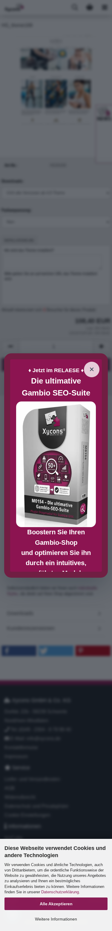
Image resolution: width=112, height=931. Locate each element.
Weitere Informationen (56, 919)
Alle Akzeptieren (56, 903)
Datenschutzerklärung (60, 892)
